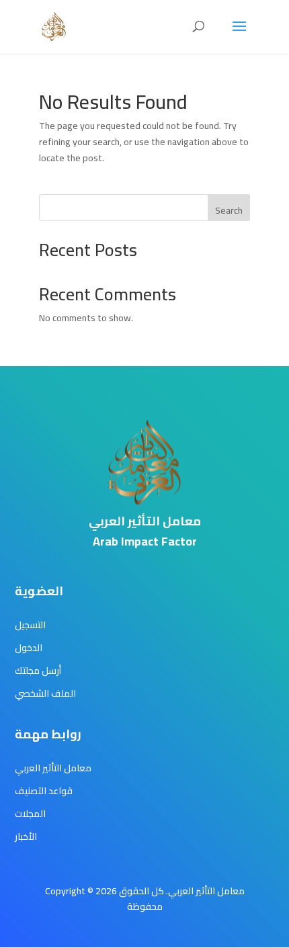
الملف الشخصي (45, 693)
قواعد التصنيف (44, 791)
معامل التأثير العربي (53, 768)
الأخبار (26, 836)
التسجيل (30, 625)
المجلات (30, 813)
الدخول (28, 647)
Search (229, 210)
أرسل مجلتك (38, 670)
